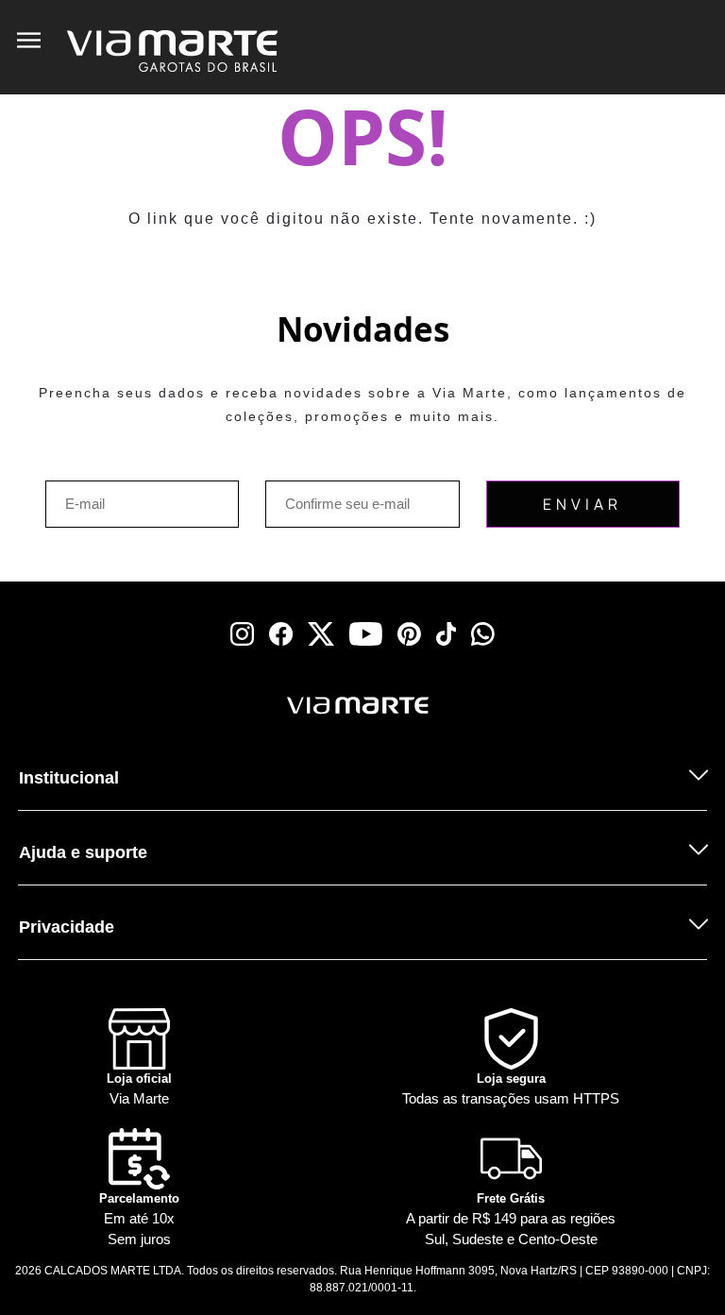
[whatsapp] (482, 634)
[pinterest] (409, 634)
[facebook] (280, 634)
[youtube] (365, 634)
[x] (321, 634)
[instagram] (242, 634)
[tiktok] (446, 634)
